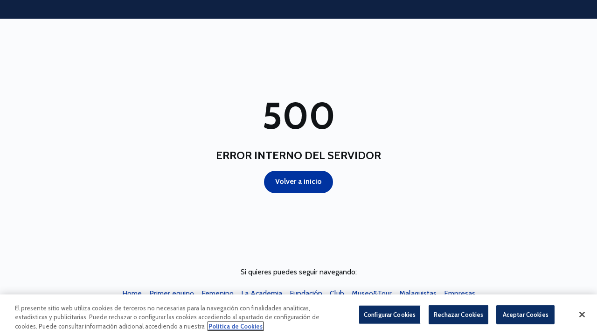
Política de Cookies (235, 326)
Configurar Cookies (390, 314)
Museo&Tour (372, 293)
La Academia (261, 293)
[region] (298, 315)
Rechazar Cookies (458, 314)
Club (337, 293)
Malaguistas (418, 293)
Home (132, 293)
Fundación (306, 293)
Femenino (217, 293)
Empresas (459, 293)
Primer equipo (171, 293)
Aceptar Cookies (525, 314)
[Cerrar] (582, 314)
